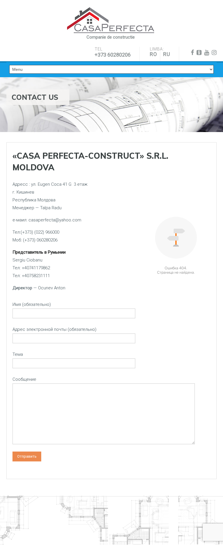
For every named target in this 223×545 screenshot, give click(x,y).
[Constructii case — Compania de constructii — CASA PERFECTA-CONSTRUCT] (110, 20)
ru (166, 54)
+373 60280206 (113, 55)
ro (153, 54)
